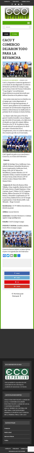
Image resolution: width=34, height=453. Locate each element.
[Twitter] (15, 4)
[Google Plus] (21, 4)
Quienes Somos (26, 1)
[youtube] (18, 4)
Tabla (6, 440)
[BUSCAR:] (17, 27)
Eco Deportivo (13, 80)
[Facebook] (12, 4)
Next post (15, 296)
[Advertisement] (19, 262)
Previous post (18, 294)
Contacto (7, 1)
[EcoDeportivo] (17, 13)
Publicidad (16, 1)
